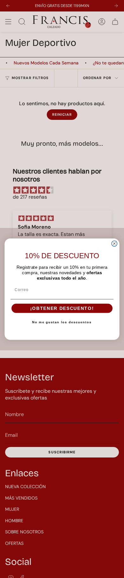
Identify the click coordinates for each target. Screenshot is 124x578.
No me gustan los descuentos (62, 322)
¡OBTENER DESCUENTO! (62, 308)
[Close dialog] (114, 243)
